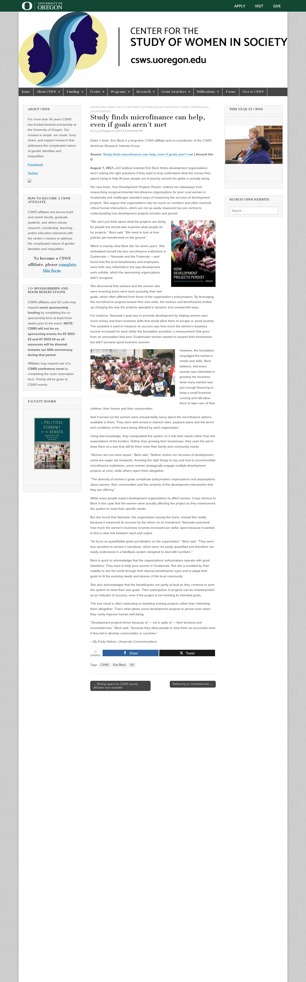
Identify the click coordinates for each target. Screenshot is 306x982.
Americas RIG (98, 107)
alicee (97, 130)
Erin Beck (119, 665)
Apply (239, 6)
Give (277, 6)
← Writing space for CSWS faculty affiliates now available (115, 685)
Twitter (33, 173)
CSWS (104, 665)
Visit (259, 6)
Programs (118, 92)
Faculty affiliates (128, 107)
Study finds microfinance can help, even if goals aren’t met (148, 154)
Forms (231, 92)
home (26, 92)
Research (144, 92)
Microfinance (199, 107)
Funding (73, 92)
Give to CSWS (253, 92)
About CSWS (46, 92)
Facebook (35, 164)
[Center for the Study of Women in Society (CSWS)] (153, 50)
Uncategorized (100, 111)
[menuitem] (242, 6)
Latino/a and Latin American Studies (165, 107)
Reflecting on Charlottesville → (193, 684)
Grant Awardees (174, 92)
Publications (206, 92)
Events (95, 92)
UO (132, 665)
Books (112, 107)
